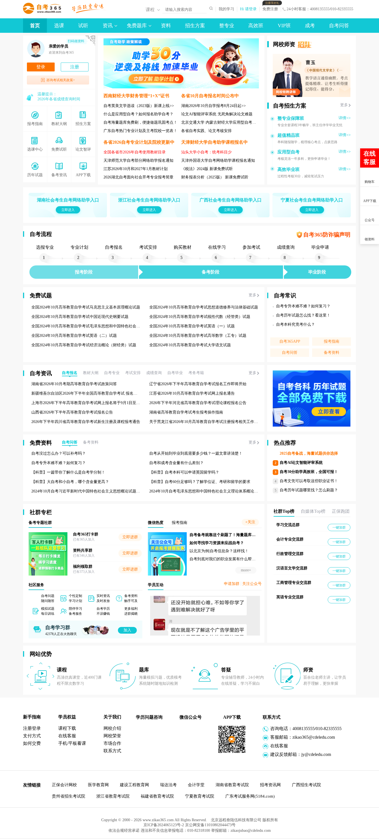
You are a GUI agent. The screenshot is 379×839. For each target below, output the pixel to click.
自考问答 (339, 25)
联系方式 (112, 750)
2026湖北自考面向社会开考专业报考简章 (138, 177)
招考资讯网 (270, 785)
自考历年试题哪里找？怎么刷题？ (309, 490)
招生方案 (195, 25)
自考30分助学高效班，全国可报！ (309, 472)
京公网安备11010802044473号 (210, 825)
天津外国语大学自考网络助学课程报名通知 (218, 160)
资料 (166, 25)
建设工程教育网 (134, 785)
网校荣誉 (112, 735)
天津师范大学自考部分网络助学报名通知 (138, 160)
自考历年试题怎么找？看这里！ (303, 315)
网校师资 (284, 44)
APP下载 (369, 201)
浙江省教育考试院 (113, 796)
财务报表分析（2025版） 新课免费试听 (214, 177)
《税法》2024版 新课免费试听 (207, 169)
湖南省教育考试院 (232, 785)
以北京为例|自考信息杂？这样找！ (219, 551)
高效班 (255, 25)
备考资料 (331, 352)
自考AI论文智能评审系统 (301, 462)
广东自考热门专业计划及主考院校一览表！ (140, 131)
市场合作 (112, 743)
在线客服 (67, 735)
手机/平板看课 (72, 743)
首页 (35, 25)
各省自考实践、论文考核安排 (206, 131)
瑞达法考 (168, 785)
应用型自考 (288, 152)
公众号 (370, 220)
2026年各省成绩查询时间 (58, 99)
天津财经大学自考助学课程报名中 (214, 142)
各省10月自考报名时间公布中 (210, 95)
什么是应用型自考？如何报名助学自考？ (138, 114)
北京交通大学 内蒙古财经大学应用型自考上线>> (222, 122)
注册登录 (32, 728)
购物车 (370, 182)
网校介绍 (112, 728)
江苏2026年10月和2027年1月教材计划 (135, 169)
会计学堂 (196, 785)
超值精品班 (288, 135)
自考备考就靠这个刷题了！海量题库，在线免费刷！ (234, 535)
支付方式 (32, 735)
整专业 (226, 25)
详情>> (344, 118)
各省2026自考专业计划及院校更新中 (139, 142)
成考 (310, 25)
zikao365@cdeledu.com (313, 737)
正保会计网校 (64, 785)
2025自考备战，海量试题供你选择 (309, 453)
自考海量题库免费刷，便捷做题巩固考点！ (140, 122)
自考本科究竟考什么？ (295, 324)
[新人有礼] (369, 136)
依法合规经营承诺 (124, 830)
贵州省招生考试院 (68, 796)
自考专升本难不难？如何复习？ (303, 306)
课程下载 (67, 728)
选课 (59, 25)
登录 (40, 66)
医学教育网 (98, 785)
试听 (83, 25)
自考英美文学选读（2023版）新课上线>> (138, 106)
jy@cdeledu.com (316, 754)
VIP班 (284, 25)
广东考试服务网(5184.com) (250, 796)
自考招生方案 (289, 106)
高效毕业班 (288, 169)
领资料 (370, 239)
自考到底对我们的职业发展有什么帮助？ (224, 559)
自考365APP (289, 341)
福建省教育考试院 (157, 796)
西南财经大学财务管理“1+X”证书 (136, 95)
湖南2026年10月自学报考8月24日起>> (213, 106)
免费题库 (137, 25)
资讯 (108, 25)
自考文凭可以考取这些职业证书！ (309, 481)
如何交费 (32, 743)
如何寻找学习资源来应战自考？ (217, 543)
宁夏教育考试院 (199, 796)
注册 (74, 66)
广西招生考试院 (306, 785)
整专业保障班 (290, 118)
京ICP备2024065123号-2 (163, 825)
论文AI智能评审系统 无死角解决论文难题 (216, 114)
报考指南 (331, 341)
